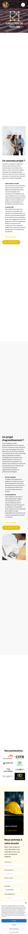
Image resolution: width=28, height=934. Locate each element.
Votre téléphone (9, 894)
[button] (26, 903)
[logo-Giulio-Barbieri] (8, 768)
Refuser (14, 924)
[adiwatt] (20, 769)
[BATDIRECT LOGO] (20, 774)
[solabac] (8, 776)
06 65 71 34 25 (12, 830)
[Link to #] (23, 5)
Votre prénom (9, 870)
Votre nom (8, 862)
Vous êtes (7, 886)
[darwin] (8, 762)
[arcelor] (8, 756)
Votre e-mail (8, 878)
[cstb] (20, 755)
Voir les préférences (14, 929)
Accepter (14, 920)
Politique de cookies (14, 932)
